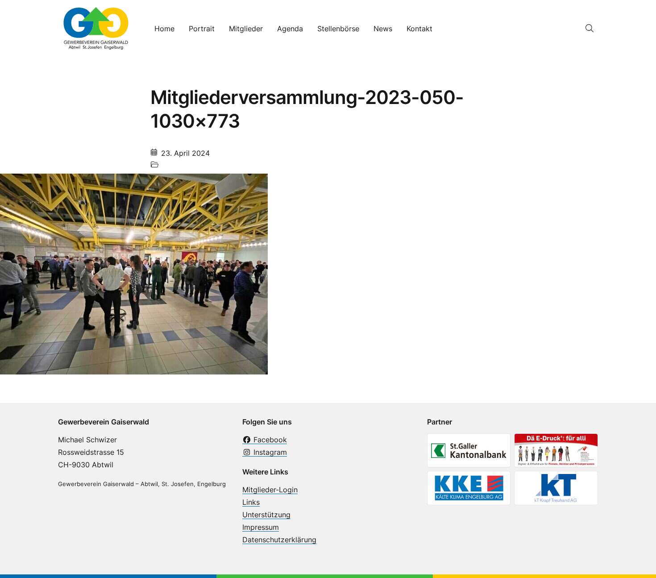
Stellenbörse (338, 28)
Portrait (202, 28)
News (383, 28)
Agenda (290, 28)
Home (164, 28)
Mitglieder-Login (270, 489)
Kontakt (419, 28)
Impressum (260, 527)
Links (251, 502)
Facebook (269, 439)
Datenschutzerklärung (279, 539)
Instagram (269, 452)
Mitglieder (246, 28)
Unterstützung (266, 514)
